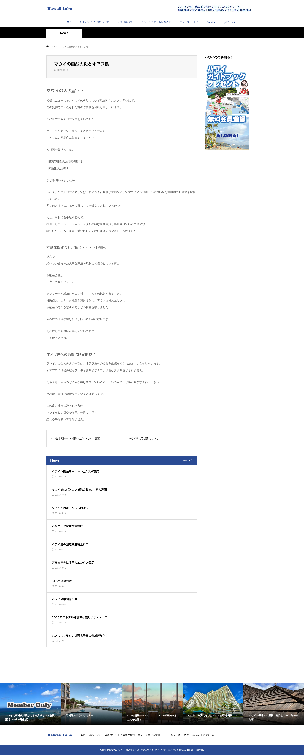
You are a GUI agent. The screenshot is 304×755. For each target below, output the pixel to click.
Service (211, 22)
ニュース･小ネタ (189, 22)
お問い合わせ (231, 22)
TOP (68, 22)
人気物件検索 (125, 22)
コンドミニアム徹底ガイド (156, 22)
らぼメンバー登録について (94, 22)
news (186, 460)
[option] (30, 704)
